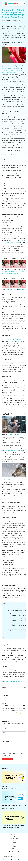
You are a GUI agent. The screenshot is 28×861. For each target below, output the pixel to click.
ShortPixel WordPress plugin (12, 450)
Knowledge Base (14, 838)
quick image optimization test (10, 680)
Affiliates (14, 842)
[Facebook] (9, 851)
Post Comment (7, 759)
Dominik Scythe (11, 289)
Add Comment (7, 741)
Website (5, 737)
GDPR (19, 854)
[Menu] (24, 3)
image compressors (15, 566)
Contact (14, 836)
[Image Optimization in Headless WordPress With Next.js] (14, 777)
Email (4, 732)
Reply (24, 705)
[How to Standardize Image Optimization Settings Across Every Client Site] (14, 817)
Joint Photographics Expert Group (11, 339)
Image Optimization (8, 21)
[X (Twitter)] (12, 851)
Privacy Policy (14, 854)
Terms (8, 854)
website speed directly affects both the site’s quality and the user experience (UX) (13, 66)
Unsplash (21, 289)
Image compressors (7, 520)
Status (14, 846)
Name (5, 728)
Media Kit (14, 848)
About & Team (14, 834)
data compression (20, 116)
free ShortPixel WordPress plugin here (15, 681)
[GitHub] (15, 851)
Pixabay (8, 479)
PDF (14, 844)
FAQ (14, 840)
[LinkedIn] (18, 851)
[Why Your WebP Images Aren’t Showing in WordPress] (14, 797)
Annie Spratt (10, 434)
